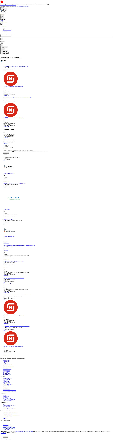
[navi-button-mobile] (1, 24)
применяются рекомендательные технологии (24, 431)
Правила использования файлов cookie (20, 6)
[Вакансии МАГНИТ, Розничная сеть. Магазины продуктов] (58, 79)
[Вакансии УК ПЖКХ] (58, 199)
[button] (1, 20)
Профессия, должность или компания (8, 34)
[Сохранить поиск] (1, 39)
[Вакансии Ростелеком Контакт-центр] (58, 167)
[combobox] (5, 36)
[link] (2, 18)
